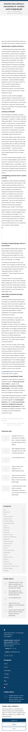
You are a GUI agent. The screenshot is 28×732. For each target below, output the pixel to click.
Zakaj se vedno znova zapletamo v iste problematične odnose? (18, 469)
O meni (6, 667)
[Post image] (6, 438)
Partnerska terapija (11, 418)
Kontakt (6, 684)
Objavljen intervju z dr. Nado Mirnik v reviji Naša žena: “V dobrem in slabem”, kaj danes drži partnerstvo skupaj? (19, 440)
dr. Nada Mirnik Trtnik (7, 371)
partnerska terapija (20, 423)
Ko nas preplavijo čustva (18, 457)
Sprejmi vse (14, 720)
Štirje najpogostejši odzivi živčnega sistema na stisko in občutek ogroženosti (19, 451)
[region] (14, 718)
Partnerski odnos (19, 418)
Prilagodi (14, 724)
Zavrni (14, 728)
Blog (5, 680)
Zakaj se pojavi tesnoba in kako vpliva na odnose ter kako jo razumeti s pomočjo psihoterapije (19, 479)
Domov (6, 663)
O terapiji (6, 674)
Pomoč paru (4, 420)
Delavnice (6, 677)
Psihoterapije (7, 670)
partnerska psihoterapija (11, 423)
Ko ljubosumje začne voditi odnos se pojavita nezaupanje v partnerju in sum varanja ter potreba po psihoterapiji (19, 490)
